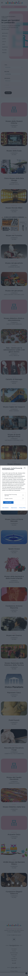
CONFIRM (8, 502)
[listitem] (14, 495)
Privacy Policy (22, 507)
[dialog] (14, 488)
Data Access (14, 507)
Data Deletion (5, 507)
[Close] (25, 468)
